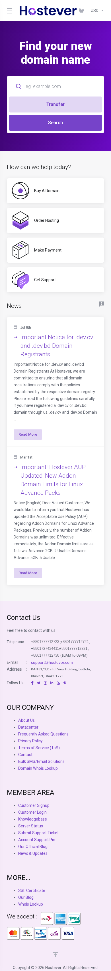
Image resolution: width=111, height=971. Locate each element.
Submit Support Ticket (38, 833)
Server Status (30, 826)
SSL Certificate (31, 890)
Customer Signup (34, 805)
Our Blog (26, 897)
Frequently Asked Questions (43, 734)
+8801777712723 (45, 642)
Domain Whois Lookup (38, 768)
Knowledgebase (32, 819)
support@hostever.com (52, 662)
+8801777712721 (73, 648)
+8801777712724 (74, 642)
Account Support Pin (36, 839)
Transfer (55, 104)
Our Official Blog (33, 846)
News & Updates (33, 853)
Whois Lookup (30, 904)
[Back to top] (55, 955)
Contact (25, 754)
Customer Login (32, 812)
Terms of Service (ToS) (39, 747)
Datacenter (28, 727)
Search (55, 122)
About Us (26, 720)
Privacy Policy (30, 741)
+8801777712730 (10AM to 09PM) (59, 655)
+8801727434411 (45, 648)
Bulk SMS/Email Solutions (41, 761)
